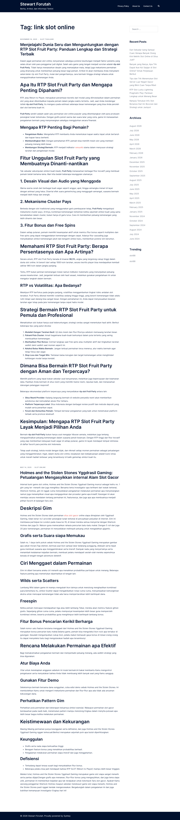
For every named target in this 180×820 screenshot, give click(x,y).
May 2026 (134, 139)
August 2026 (136, 126)
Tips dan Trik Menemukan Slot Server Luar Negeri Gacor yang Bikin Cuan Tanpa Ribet (144, 81)
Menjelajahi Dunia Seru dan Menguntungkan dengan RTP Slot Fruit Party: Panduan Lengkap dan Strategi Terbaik (69, 49)
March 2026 (135, 148)
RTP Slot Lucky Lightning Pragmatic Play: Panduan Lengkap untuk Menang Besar (143, 92)
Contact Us (147, 6)
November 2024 (137, 216)
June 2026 (134, 135)
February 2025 (136, 207)
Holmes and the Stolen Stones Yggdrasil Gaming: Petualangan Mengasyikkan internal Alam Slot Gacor (69, 475)
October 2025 (136, 171)
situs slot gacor (71, 515)
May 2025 (134, 193)
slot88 (132, 255)
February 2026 (136, 153)
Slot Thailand (47, 39)
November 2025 (137, 166)
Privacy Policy (123, 6)
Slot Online (40, 467)
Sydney (67, 816)
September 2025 (137, 175)
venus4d (79, 147)
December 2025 (137, 162)
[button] (159, 6)
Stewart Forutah (35, 4)
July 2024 (134, 234)
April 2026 (134, 144)
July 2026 (134, 130)
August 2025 (136, 180)
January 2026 (136, 157)
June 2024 (134, 239)
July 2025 (134, 184)
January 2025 (136, 212)
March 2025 (135, 202)
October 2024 (136, 221)
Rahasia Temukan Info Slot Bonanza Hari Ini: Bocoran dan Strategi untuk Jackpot (143, 104)
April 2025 (134, 198)
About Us (136, 6)
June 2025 (134, 189)
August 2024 (136, 229)
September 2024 (137, 225)
